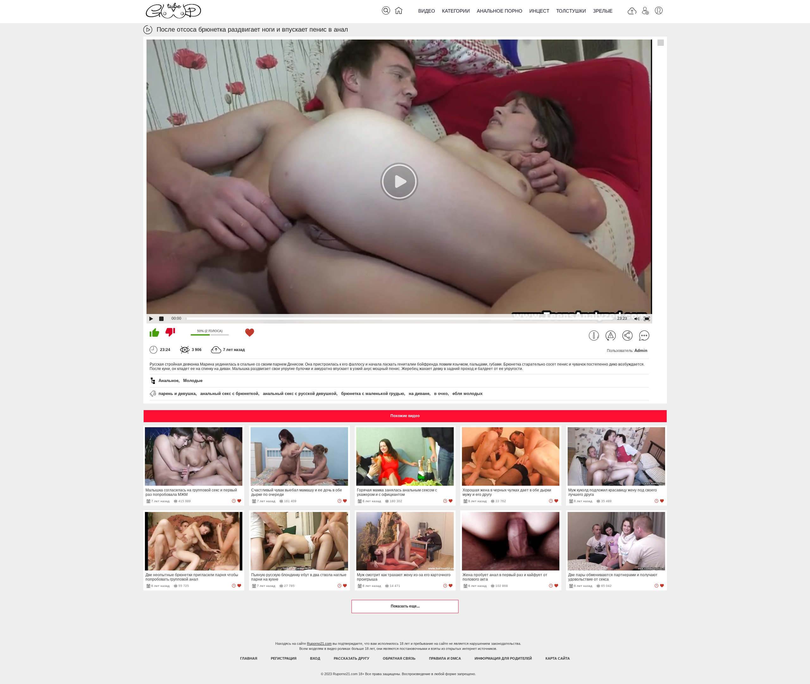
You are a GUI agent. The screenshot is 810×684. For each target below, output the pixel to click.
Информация (594, 335)
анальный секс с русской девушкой (299, 393)
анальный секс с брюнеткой (229, 393)
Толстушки (571, 11)
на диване (419, 393)
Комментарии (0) (644, 335)
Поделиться (627, 335)
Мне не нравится (170, 332)
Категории (456, 11)
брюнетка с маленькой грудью (372, 393)
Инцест (539, 11)
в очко (441, 393)
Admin (640, 350)
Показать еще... (405, 606)
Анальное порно (499, 11)
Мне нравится (154, 332)
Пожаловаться (611, 335)
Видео (426, 11)
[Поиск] (386, 10)
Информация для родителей (503, 658)
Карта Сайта (557, 658)
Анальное (168, 380)
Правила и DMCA (445, 658)
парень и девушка (177, 393)
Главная (248, 658)
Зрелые (603, 11)
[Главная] (398, 12)
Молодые (192, 380)
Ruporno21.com (319, 643)
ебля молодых (467, 393)
